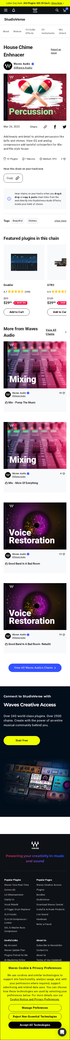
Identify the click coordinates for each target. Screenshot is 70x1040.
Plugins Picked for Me (16, 955)
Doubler (8, 285)
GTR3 (50, 285)
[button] (62, 1032)
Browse (17, 31)
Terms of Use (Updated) (49, 960)
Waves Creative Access (49, 885)
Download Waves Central (49, 904)
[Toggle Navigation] (6, 10)
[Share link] (45, 127)
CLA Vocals (10, 914)
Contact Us (42, 950)
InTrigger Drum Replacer (17, 909)
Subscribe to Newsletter (49, 945)
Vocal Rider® (11, 904)
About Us (41, 955)
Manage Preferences (35, 1007)
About (6, 31)
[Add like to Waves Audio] (63, 393)
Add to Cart (17, 312)
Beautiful (17, 220)
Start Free (22, 740)
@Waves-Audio (23, 67)
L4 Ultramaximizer (13, 894)
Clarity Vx (9, 899)
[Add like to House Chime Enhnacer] (64, 159)
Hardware (41, 919)
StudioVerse (42, 899)
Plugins (40, 889)
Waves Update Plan (14, 950)
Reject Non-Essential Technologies (35, 1016)
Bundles (40, 894)
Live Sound (42, 914)
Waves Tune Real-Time (16, 885)
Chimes (33, 220)
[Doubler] (24, 262)
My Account (10, 945)
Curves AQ (9, 889)
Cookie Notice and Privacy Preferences (34, 999)
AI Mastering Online (14, 960)
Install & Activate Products (50, 909)
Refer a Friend (43, 924)
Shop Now (56, 3)
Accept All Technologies (35, 1025)
